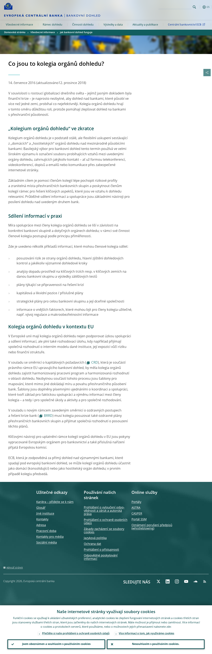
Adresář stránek (14, 568)
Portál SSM (139, 519)
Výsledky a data (113, 25)
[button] (199, 7)
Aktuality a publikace (145, 25)
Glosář (40, 507)
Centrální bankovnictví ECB (184, 25)
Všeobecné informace (19, 25)
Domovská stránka (14, 32)
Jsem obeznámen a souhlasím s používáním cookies (56, 644)
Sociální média (46, 542)
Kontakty (42, 519)
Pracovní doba (46, 531)
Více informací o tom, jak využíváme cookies (146, 633)
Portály (136, 502)
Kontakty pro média (50, 536)
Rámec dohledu (52, 25)
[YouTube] (186, 581)
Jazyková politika (95, 538)
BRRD (48, 416)
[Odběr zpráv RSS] (205, 581)
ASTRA (136, 507)
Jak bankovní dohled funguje (76, 32)
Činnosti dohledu (83, 25)
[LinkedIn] (168, 581)
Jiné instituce (45, 513)
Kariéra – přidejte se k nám (55, 502)
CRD (94, 362)
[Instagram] (177, 581)
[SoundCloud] (195, 581)
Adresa (41, 525)
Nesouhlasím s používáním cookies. (155, 644)
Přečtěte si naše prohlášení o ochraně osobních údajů (75, 633)
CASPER (137, 513)
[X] (158, 581)
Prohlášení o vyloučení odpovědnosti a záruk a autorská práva (104, 511)
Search (194, 7)
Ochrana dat (92, 544)
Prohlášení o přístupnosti (101, 549)
